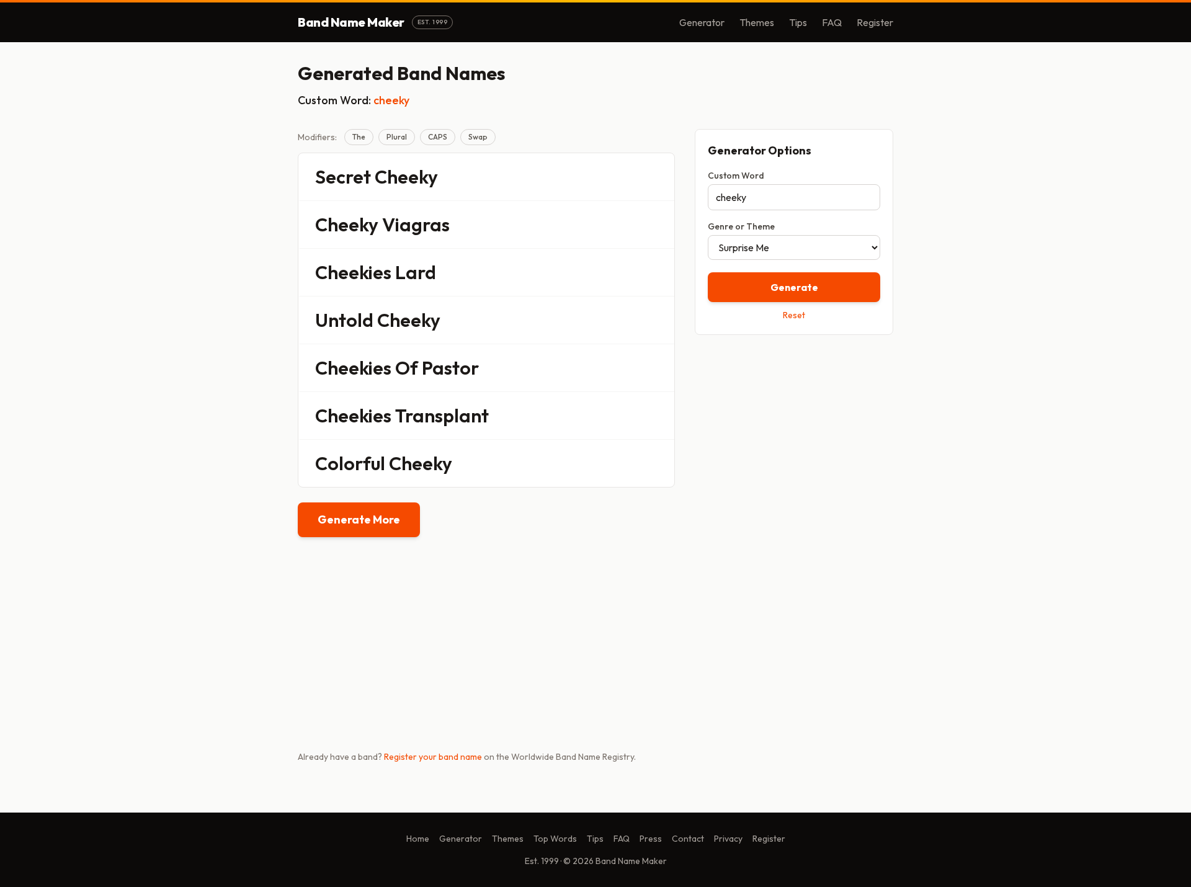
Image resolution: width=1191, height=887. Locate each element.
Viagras (416, 224)
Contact (688, 838)
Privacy (728, 838)
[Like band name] (630, 176)
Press (651, 838)
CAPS (437, 136)
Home (417, 838)
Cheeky (406, 177)
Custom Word (736, 175)
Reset (794, 315)
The (358, 136)
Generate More (359, 519)
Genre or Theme (741, 226)
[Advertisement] (794, 432)
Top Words (555, 838)
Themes (756, 22)
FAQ (832, 22)
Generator (702, 22)
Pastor (450, 368)
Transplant (442, 415)
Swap (478, 136)
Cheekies (353, 272)
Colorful (350, 463)
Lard (415, 272)
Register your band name (433, 756)
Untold (344, 320)
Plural (396, 136)
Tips (798, 22)
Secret (343, 177)
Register (875, 22)
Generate (794, 287)
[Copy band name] (657, 176)
